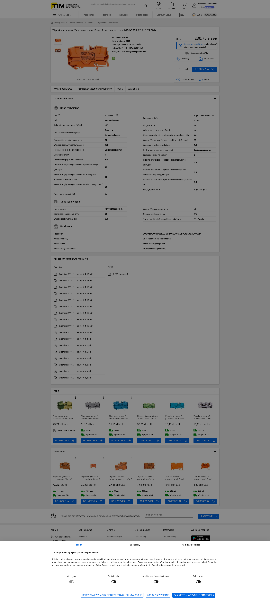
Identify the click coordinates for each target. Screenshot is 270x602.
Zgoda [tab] (79, 545)
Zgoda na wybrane (158, 595)
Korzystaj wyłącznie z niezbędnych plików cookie (112, 595)
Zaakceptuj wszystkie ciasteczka (194, 595)
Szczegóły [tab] (135, 545)
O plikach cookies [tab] (191, 545)
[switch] (113, 581)
